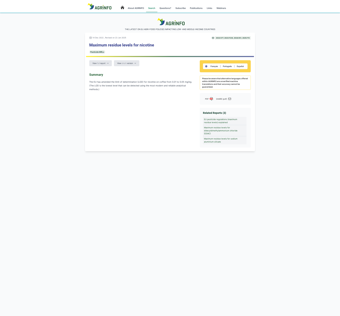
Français (214, 66)
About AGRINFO (136, 8)
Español (240, 66)
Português (227, 66)
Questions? (165, 8)
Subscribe (180, 8)
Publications (196, 8)
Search (151, 8)
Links (209, 8)
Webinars (221, 8)
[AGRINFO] (99, 6)
